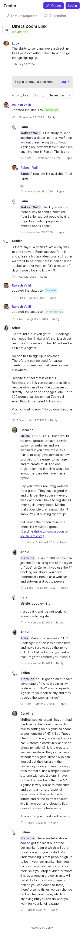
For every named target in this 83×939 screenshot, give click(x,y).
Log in (72, 5)
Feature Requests (24, 16)
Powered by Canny (42, 927)
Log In (64, 81)
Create (56, 5)
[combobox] (59, 95)
